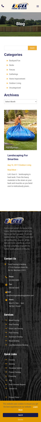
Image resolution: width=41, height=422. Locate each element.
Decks (11, 65)
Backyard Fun (14, 60)
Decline (20, 419)
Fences (12, 69)
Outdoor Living (15, 83)
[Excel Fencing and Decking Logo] (20, 6)
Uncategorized (15, 88)
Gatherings (13, 74)
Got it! (20, 415)
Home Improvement (17, 79)
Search (32, 48)
